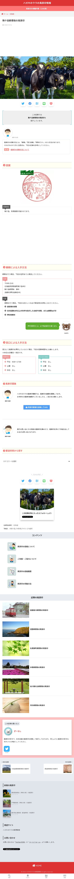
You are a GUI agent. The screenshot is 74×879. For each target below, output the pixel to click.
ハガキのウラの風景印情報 (37, 3)
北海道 (15, 525)
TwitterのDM (20, 842)
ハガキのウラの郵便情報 (11, 830)
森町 (31, 529)
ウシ (25, 529)
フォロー (28, 877)
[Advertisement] (37, 41)
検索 (9, 877)
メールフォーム (34, 842)
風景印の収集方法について (20, 149)
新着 (65, 877)
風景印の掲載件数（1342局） (37, 8)
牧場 (19, 529)
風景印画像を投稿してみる (38, 407)
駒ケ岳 (13, 529)
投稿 (46, 877)
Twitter (6, 752)
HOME (38, 865)
